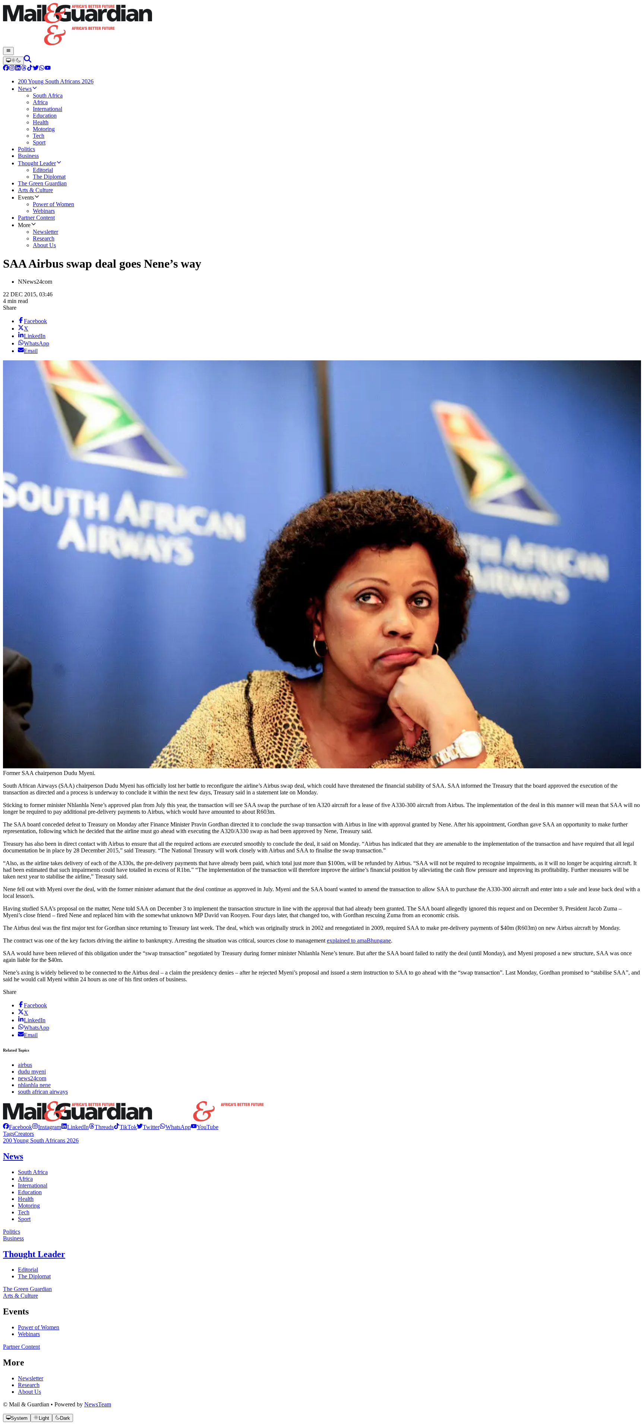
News (13, 1156)
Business (13, 1238)
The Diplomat (34, 1276)
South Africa (33, 1172)
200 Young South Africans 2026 (41, 1140)
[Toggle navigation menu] (8, 51)
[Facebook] (6, 69)
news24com (32, 1078)
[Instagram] (12, 69)
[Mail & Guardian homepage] (322, 25)
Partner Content (21, 1346)
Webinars (29, 1334)
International (32, 1185)
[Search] (27, 60)
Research (29, 1385)
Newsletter (30, 1378)
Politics (11, 1231)
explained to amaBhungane (359, 940)
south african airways (43, 1091)
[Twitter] (36, 69)
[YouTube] (48, 69)
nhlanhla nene (34, 1085)
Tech (23, 1212)
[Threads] (24, 69)
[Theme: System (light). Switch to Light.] (13, 61)
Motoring (29, 1205)
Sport (24, 1219)
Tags (8, 1134)
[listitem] (17, 1127)
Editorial (28, 1269)
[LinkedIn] (18, 69)
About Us (29, 1392)
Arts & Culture (20, 1295)
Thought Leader (34, 1254)
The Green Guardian (27, 1289)
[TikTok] (30, 69)
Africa (25, 1179)
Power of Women (38, 1327)
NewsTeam (97, 1404)
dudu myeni (32, 1071)
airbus (25, 1065)
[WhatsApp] (42, 69)
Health (26, 1199)
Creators (24, 1134)
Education (30, 1192)
